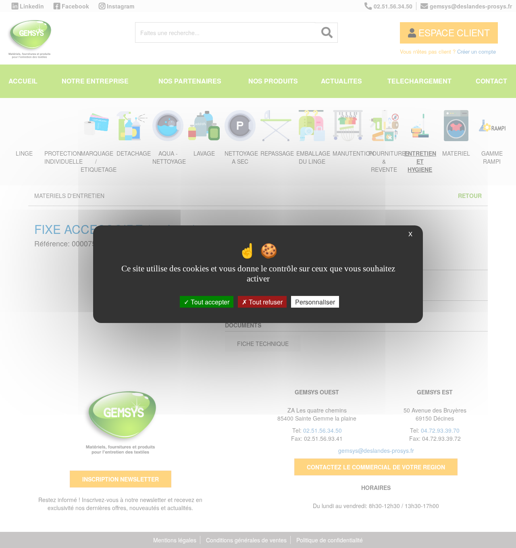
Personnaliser (315, 301)
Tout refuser (265, 301)
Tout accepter (209, 301)
